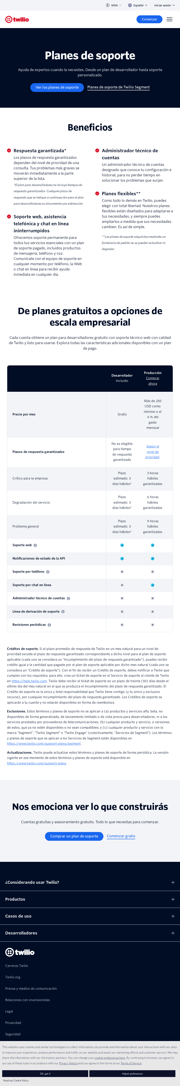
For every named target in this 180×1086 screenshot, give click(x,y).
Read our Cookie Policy (16, 1080)
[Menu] (169, 19)
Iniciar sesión (162, 5)
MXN (114, 5)
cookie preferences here (110, 1057)
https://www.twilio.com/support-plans (36, 763)
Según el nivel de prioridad (152, 452)
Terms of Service (131, 1063)
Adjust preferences (132, 1073)
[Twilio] (17, 19)
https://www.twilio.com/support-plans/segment (44, 743)
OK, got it (45, 1073)
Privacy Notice (68, 1063)
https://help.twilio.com (29, 681)
